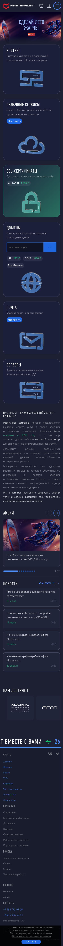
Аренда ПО (9, 794)
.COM (32, 258)
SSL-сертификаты (12, 789)
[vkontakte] (48, 754)
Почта (6, 772)
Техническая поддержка (16, 858)
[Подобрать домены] (48, 247)
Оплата (7, 863)
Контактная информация (16, 818)
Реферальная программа (16, 840)
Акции (6, 897)
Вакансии (8, 829)
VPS (5, 778)
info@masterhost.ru (13, 921)
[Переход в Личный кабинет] (47, 6)
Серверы (8, 783)
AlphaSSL (18, 183)
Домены (7, 767)
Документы (9, 823)
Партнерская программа (16, 845)
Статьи (6, 869)
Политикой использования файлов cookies (30, 937)
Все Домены (15, 265)
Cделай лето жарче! (30, 25)
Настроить (14, 121)
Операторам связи (13, 834)
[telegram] (55, 754)
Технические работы (14, 874)
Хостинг (7, 762)
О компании (9, 812)
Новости (8, 891)
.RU (14, 258)
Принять (30, 942)
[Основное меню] (55, 6)
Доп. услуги (9, 800)
